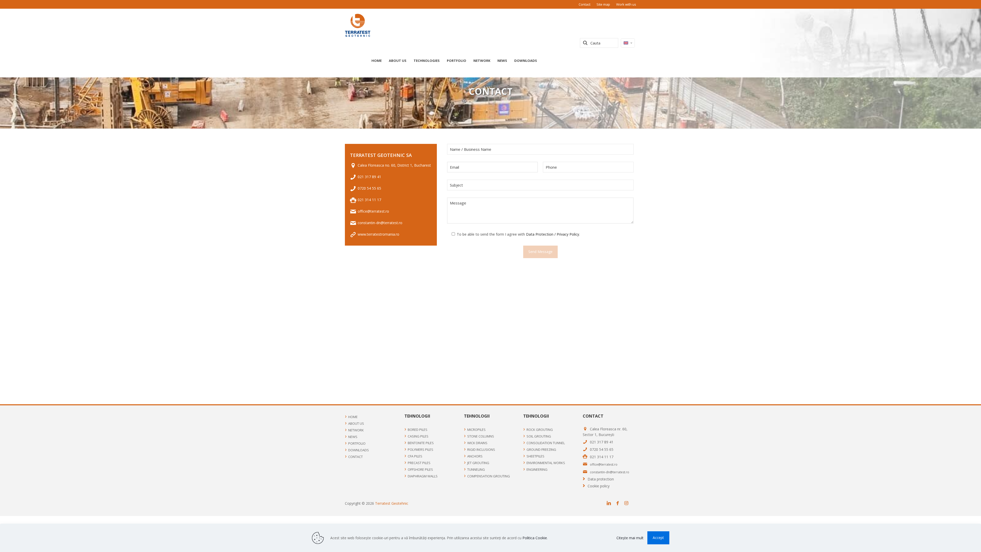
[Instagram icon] (627, 503)
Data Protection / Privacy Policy (552, 234)
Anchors (475, 456)
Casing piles (418, 436)
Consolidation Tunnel (546, 443)
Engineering (537, 469)
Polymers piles (420, 449)
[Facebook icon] (618, 503)
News (352, 436)
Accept (658, 537)
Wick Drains (477, 443)
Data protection (601, 479)
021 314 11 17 (369, 199)
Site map (603, 4)
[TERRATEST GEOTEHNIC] (357, 25)
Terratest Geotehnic (391, 503)
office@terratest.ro (373, 211)
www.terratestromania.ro (378, 234)
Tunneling (476, 469)
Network (356, 430)
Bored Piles (417, 429)
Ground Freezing (541, 449)
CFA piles (415, 456)
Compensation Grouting (488, 476)
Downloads (358, 450)
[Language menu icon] (628, 43)
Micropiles (476, 429)
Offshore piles (420, 469)
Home (353, 417)
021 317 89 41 (369, 176)
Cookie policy (599, 486)
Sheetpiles (535, 456)
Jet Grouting (478, 463)
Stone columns (480, 436)
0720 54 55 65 (369, 188)
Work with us (626, 4)
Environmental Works (546, 463)
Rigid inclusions (481, 449)
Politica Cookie (534, 537)
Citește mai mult (630, 537)
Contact (584, 4)
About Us (356, 423)
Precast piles (419, 463)
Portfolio (357, 443)
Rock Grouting (540, 429)
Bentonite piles (421, 443)
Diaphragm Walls (423, 476)
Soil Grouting (539, 436)
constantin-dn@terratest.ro (380, 222)
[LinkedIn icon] (610, 503)
